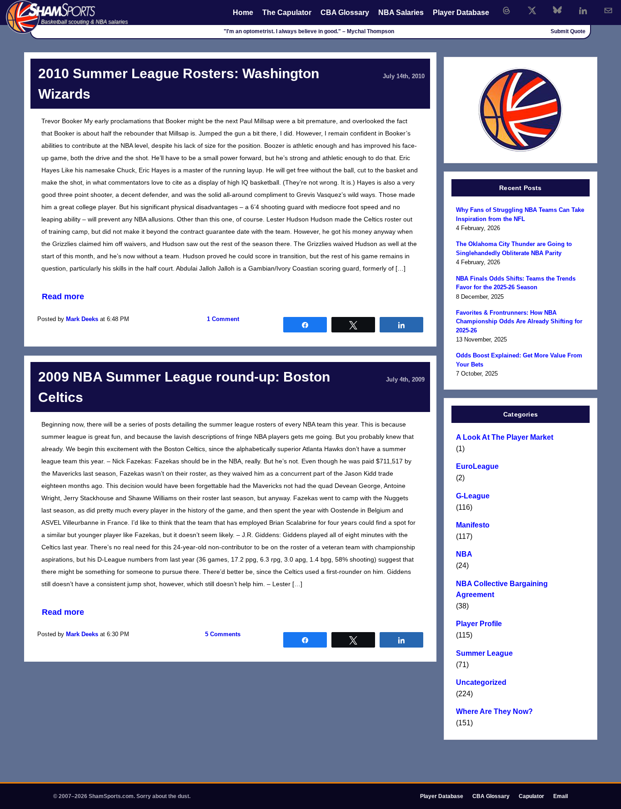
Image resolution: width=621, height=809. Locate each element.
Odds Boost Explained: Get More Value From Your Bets (519, 360)
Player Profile (479, 624)
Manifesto (473, 525)
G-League (473, 496)
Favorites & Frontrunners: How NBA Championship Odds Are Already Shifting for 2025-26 (519, 321)
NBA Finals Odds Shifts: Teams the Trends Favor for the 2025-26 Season (516, 283)
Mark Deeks (82, 319)
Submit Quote (568, 31)
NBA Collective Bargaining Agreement (502, 589)
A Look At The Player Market (504, 437)
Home (243, 12)
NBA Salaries (401, 12)
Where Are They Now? (494, 711)
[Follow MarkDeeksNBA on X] (531, 10)
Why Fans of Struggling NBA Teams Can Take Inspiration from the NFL (520, 214)
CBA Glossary (345, 12)
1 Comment (223, 319)
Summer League (484, 653)
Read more (63, 296)
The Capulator (286, 12)
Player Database (461, 12)
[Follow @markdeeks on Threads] (506, 10)
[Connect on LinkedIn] (582, 10)
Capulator (531, 796)
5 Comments (222, 634)
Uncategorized (481, 682)
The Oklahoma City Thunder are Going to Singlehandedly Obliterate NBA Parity (514, 248)
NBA (464, 554)
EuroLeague (477, 466)
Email (560, 796)
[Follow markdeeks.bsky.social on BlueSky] (557, 10)
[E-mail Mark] (608, 10)
